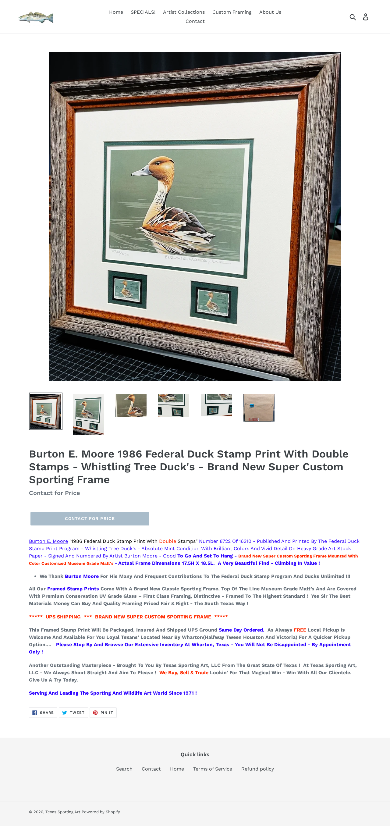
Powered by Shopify (101, 812)
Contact (151, 769)
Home (177, 769)
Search (124, 769)
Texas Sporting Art (62, 812)
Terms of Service (212, 769)
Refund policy (257, 769)
